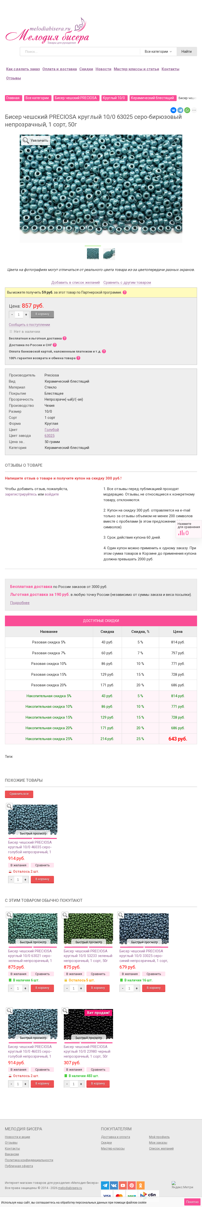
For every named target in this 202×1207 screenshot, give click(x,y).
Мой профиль (159, 1137)
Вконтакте (114, 1185)
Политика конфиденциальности (29, 1160)
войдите (52, 494)
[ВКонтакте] (173, 110)
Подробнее (20, 603)
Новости (103, 69)
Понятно (192, 1202)
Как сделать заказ (23, 69)
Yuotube (123, 1185)
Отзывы (13, 78)
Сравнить (189, 529)
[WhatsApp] (187, 110)
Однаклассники (140, 1185)
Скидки (86, 69)
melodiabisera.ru (70, 1188)
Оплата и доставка (59, 69)
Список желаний (161, 1148)
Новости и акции (17, 1137)
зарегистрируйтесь (21, 494)
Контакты (170, 69)
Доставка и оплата (115, 1137)
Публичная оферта (19, 1166)
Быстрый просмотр (33, 833)
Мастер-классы (113, 1148)
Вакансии (12, 1154)
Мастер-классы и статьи (136, 69)
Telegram (105, 1185)
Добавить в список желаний (75, 283)
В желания (18, 865)
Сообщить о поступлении (29, 325)
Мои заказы (158, 1142)
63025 (49, 435)
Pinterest (132, 1185)
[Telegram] (180, 110)
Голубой (52, 429)
